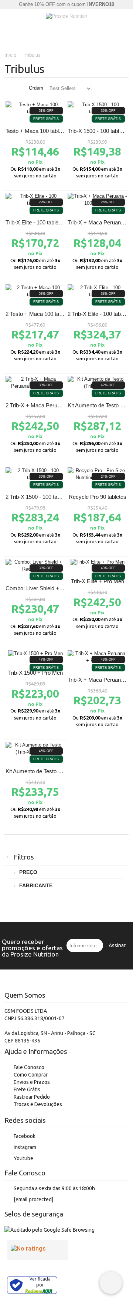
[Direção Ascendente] (99, 88)
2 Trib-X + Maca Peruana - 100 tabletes (53, 405)
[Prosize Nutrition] (66, 16)
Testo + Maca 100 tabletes (37, 131)
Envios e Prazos (32, 1082)
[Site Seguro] (49, 1230)
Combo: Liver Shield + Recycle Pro (48, 588)
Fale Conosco (29, 1067)
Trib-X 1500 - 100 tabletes (98, 131)
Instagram (25, 1147)
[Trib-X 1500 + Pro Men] (35, 653)
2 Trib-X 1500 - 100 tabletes (39, 497)
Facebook (24, 1136)
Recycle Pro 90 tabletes (97, 497)
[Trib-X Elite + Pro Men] (97, 562)
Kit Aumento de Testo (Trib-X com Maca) (54, 771)
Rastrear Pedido (32, 1097)
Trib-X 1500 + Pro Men (35, 673)
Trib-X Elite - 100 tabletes (36, 222)
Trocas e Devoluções (38, 1104)
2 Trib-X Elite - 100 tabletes (100, 314)
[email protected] (33, 1199)
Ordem (36, 88)
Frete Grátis (27, 1089)
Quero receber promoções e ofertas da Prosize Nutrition (32, 948)
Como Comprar (31, 1075)
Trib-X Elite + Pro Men (97, 581)
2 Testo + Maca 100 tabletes (40, 314)
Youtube (23, 1158)
